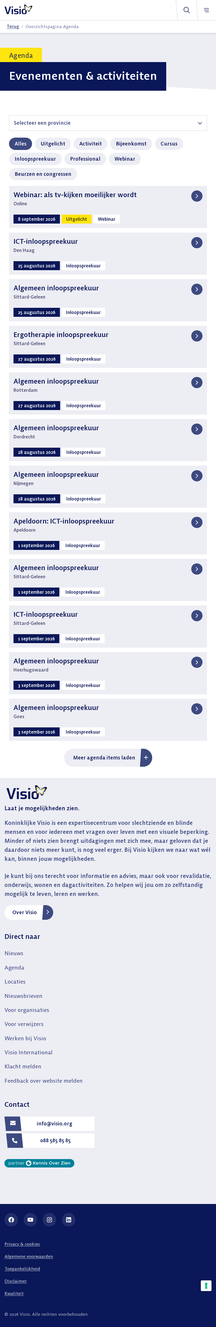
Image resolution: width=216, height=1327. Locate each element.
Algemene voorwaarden (28, 1256)
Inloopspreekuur (35, 159)
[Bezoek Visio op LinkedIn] (68, 1219)
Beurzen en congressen (43, 174)
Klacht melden (22, 1066)
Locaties (15, 981)
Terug (13, 26)
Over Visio (24, 912)
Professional (85, 159)
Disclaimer (15, 1281)
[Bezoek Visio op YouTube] (30, 1219)
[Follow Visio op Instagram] (49, 1219)
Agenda (14, 967)
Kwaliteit (14, 1293)
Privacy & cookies (22, 1244)
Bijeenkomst (131, 143)
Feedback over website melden (43, 1080)
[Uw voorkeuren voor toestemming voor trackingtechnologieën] (206, 1285)
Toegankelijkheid (22, 1268)
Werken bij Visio (25, 1038)
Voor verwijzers (24, 1023)
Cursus (169, 143)
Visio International (28, 1052)
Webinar (124, 159)
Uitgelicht (52, 143)
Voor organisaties (26, 1009)
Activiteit (90, 143)
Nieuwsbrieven (23, 995)
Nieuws (13, 953)
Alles (20, 143)
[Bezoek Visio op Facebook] (11, 1219)
